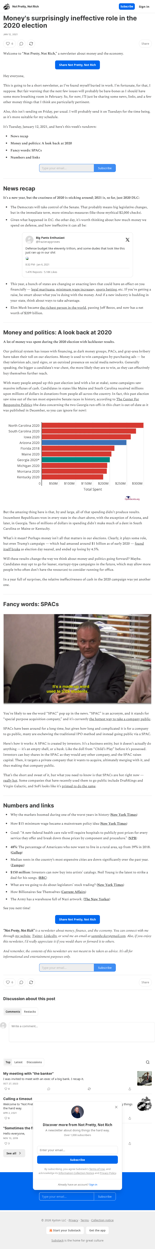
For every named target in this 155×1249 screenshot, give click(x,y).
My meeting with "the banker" (28, 1073)
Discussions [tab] (34, 1062)
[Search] (148, 1062)
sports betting (106, 289)
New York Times (124, 814)
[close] (116, 1107)
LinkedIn (50, 936)
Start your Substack (67, 1230)
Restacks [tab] (30, 1011)
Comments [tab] (13, 1011)
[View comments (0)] (21, 44)
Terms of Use (97, 1169)
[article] (77, 1081)
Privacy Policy (108, 1173)
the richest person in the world (63, 307)
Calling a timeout (17, 1099)
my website (22, 936)
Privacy (73, 1220)
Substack (57, 1240)
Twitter (37, 936)
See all (11, 1153)
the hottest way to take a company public (119, 719)
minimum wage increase (74, 289)
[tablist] (20, 1012)
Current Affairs (73, 892)
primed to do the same (78, 786)
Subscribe (126, 6)
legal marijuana (42, 289)
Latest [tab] (18, 1062)
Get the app (97, 1230)
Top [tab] (8, 1062)
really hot (10, 780)
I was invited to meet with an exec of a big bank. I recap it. (43, 1079)
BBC (42, 877)
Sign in (144, 6)
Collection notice (102, 1220)
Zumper (17, 865)
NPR (132, 838)
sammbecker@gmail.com (108, 936)
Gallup (16, 852)
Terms (85, 1220)
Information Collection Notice (76, 1173)
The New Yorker (96, 899)
